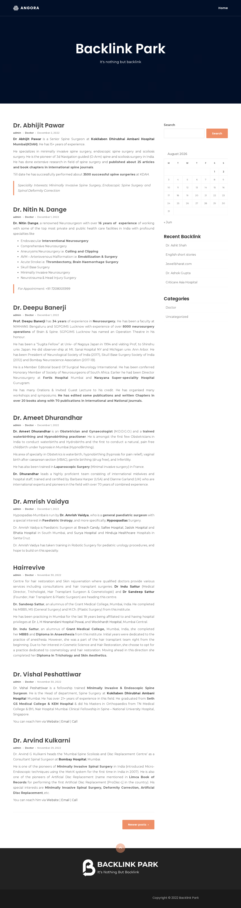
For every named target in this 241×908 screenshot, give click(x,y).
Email (65, 721)
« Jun (168, 222)
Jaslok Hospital (136, 527)
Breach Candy (89, 527)
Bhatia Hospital (24, 533)
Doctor (29, 132)
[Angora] (120, 867)
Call (75, 721)
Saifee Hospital (112, 527)
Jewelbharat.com (179, 264)
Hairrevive (29, 567)
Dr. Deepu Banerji (39, 307)
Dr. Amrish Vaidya (41, 501)
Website (53, 721)
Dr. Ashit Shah (176, 245)
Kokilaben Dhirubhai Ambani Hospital (122, 139)
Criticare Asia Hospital (182, 282)
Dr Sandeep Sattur (138, 592)
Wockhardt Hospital (107, 622)
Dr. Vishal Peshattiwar (47, 674)
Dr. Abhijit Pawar (38, 125)
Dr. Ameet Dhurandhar (47, 417)
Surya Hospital (85, 533)
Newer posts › (138, 824)
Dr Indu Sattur (127, 586)
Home (223, 8)
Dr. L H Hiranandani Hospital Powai (58, 622)
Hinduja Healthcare (120, 533)
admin (17, 132)
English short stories (181, 254)
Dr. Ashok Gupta (178, 273)
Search (169, 125)
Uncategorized (177, 317)
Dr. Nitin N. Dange (40, 209)
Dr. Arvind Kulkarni (41, 740)
